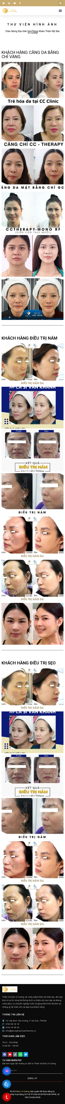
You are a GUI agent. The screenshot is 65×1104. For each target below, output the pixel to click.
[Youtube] (10, 1054)
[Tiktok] (15, 1054)
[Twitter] (25, 1054)
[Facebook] (4, 1054)
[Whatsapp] (20, 1054)
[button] (60, 3)
